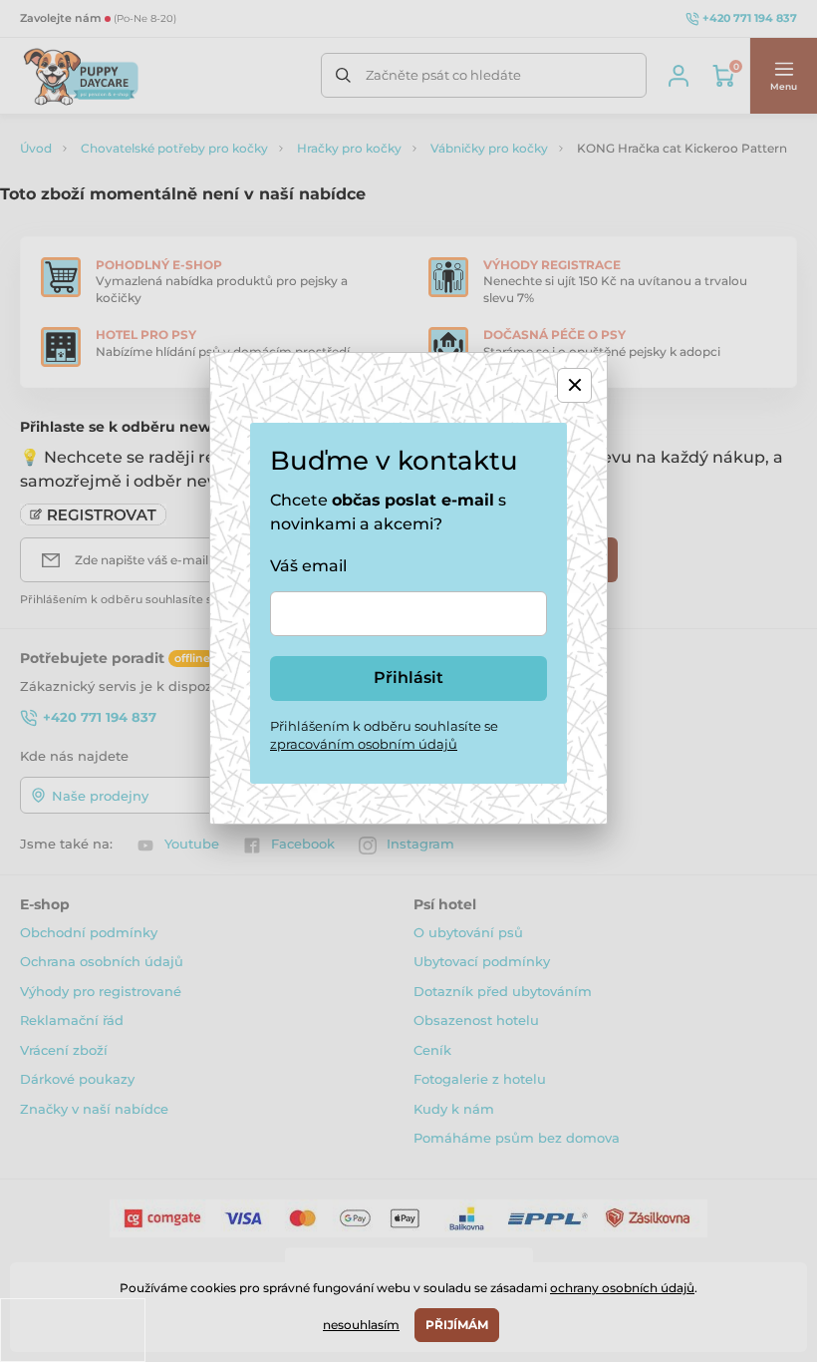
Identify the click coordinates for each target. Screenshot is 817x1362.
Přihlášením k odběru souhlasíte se (384, 735)
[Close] (574, 385)
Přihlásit (408, 677)
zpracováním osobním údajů (363, 744)
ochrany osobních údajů (622, 1287)
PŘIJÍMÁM (456, 1324)
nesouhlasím (361, 1324)
